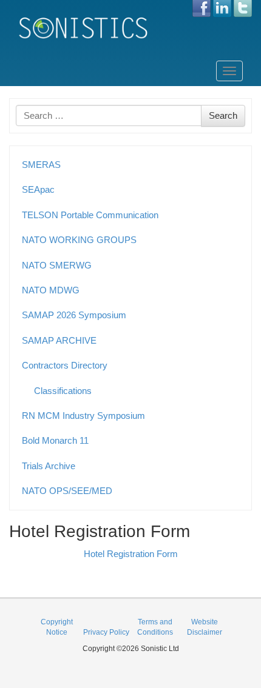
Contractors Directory (64, 365)
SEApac (38, 189)
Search (223, 115)
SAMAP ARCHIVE (59, 340)
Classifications (63, 391)
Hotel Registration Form (131, 554)
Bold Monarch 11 (55, 440)
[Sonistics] (84, 27)
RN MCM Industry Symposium (83, 415)
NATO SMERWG (57, 265)
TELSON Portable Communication (90, 215)
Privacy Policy (106, 632)
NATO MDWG (51, 290)
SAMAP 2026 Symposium (74, 315)
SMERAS (41, 164)
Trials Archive (48, 466)
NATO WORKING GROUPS (79, 240)
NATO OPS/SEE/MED (67, 491)
